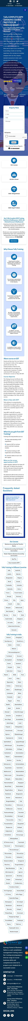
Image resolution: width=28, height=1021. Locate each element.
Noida (14, 674)
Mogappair (21, 782)
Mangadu (8, 779)
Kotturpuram (7, 764)
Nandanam (8, 793)
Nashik (8, 704)
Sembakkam (8, 834)
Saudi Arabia (8, 618)
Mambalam (9, 905)
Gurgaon (10, 667)
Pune (22, 674)
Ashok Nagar (10, 723)
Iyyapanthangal (20, 741)
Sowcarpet (20, 913)
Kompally (9, 697)
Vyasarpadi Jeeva (14, 928)
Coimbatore (10, 693)
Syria (19, 622)
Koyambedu (8, 767)
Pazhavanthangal (9, 812)
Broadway (19, 875)
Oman (14, 615)
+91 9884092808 (18, 5)
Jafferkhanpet (8, 745)
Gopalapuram (9, 738)
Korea (19, 589)
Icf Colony (8, 894)
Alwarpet (7, 712)
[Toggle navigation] (25, 10)
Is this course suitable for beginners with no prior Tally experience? (12, 498)
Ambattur (8, 715)
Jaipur (19, 697)
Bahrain (18, 574)
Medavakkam (18, 779)
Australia (17, 570)
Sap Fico (14, 559)
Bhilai (19, 693)
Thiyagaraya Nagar (14, 916)
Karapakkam (20, 745)
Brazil (9, 581)
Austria (9, 574)
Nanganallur (19, 793)
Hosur (18, 667)
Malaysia (8, 607)
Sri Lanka (10, 622)
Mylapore (20, 790)
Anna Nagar (8, 719)
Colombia (19, 585)
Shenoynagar (19, 834)
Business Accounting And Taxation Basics (14, 545)
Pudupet (19, 909)
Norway (6, 615)
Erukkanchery (18, 883)
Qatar (22, 615)
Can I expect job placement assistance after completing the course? (13, 528)
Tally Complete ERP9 (14, 562)
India (9, 570)
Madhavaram (7, 771)
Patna (18, 700)
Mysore (6, 674)
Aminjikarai (19, 715)
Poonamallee (10, 820)
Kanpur (19, 671)
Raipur (19, 682)
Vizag (18, 678)
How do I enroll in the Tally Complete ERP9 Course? (13, 533)
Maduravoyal (7, 775)
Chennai (8, 637)
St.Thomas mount (8, 842)
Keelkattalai (7, 753)
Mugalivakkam (9, 790)
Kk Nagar (19, 749)
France (8, 592)
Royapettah (21, 823)
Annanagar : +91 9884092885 (14, 975)
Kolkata (8, 685)
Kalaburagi (19, 685)
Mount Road (8, 786)
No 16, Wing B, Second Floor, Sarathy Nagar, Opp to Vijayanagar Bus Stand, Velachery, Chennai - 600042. (15, 1003)
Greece (6, 600)
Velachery (7, 864)
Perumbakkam (9, 816)
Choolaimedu (8, 730)
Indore (8, 689)
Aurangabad (8, 659)
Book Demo (14, 240)
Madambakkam (20, 771)
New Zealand (9, 611)
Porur (20, 820)
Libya (18, 604)
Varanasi (19, 656)
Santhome (20, 831)
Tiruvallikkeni (8, 920)
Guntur (9, 663)
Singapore (20, 618)
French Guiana (18, 592)
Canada (18, 581)
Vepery (9, 924)
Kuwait (10, 604)
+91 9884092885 (9, 5)
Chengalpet (19, 637)
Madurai (14, 648)
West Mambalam (10, 868)
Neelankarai (18, 797)
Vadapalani (19, 857)
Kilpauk (8, 756)
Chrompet (20, 730)
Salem (10, 645)
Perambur (21, 812)
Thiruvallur (8, 857)
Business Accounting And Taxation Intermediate (14, 549)
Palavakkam (8, 805)
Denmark (14, 630)
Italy (14, 600)
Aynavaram (9, 875)
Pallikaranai (9, 808)
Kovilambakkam (20, 764)
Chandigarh (20, 659)
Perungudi (20, 816)
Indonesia (10, 589)
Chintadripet (18, 879)
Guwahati (18, 663)
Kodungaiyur (8, 901)
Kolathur (9, 760)
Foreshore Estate (14, 887)
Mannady (9, 909)
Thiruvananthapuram (14, 652)
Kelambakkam (20, 753)
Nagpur (10, 700)
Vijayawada (10, 682)
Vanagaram (21, 860)
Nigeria (20, 611)
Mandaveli (19, 905)
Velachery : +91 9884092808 (14, 979)
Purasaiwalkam (8, 823)
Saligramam (8, 831)
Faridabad (9, 656)
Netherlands (19, 607)
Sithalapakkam (14, 838)
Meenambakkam (8, 782)
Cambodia (9, 585)
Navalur (8, 797)
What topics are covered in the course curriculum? (13, 516)
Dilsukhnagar (18, 689)
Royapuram (9, 827)
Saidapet (19, 827)
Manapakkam (20, 775)
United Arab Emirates (14, 626)
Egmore (7, 734)
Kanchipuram (8, 641)
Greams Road (20, 890)
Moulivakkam (19, 786)
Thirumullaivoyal (14, 849)
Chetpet (8, 879)
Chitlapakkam (19, 726)
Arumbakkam (19, 719)
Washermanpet (14, 931)
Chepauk (8, 726)
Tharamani (7, 846)
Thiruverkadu (8, 853)
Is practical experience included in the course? (12, 521)
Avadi (19, 723)
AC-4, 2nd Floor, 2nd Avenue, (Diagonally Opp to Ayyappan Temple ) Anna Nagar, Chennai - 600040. (15, 991)
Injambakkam (7, 741)
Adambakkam (18, 704)
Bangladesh (9, 577)
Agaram (20, 872)
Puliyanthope (8, 913)
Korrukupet (20, 901)
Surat (10, 678)
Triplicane (18, 924)
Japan (22, 600)
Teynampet (21, 842)
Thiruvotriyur (20, 853)
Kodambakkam (18, 756)
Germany (18, 596)
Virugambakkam (19, 864)
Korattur (19, 760)
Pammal (19, 808)
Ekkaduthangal (19, 734)
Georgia (9, 596)
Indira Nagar (19, 894)
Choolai (8, 883)
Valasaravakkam (8, 860)
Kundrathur (20, 767)
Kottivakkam (9, 749)
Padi (21, 801)
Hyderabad (10, 671)
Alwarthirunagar (18, 712)
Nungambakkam (10, 801)
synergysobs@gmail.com (14, 983)
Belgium (19, 577)
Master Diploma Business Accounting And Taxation (14, 554)
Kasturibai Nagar (14, 898)
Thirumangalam (19, 846)
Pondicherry (20, 641)
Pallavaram (20, 805)
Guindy (20, 738)
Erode (18, 645)
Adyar (9, 708)
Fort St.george (8, 890)
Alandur (18, 708)
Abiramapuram (9, 872)
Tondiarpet (20, 920)
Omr (21, 868)
